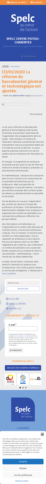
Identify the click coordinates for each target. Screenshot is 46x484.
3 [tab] (25, 387)
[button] (42, 434)
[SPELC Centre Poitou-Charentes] (23, 18)
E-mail (13, 325)
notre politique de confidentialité (24, 336)
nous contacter (9, 273)
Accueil (5, 66)
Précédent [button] (8, 378)
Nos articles (15, 66)
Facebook (37, 2)
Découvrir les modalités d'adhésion (23, 367)
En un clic (15, 308)
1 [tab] (20, 387)
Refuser (23, 468)
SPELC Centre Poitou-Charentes (23, 40)
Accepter (23, 461)
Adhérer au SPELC (18, 2)
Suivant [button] (38, 378)
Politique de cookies (21, 481)
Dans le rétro (19, 95)
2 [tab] (23, 387)
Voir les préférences (23, 475)
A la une (14, 298)
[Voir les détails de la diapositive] (10, 379)
